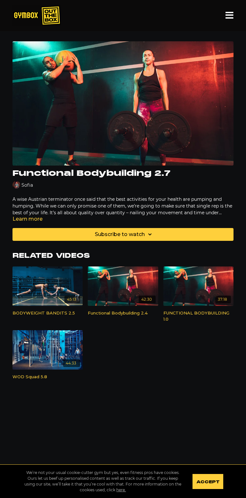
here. (121, 489)
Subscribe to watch (120, 234)
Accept (207, 482)
